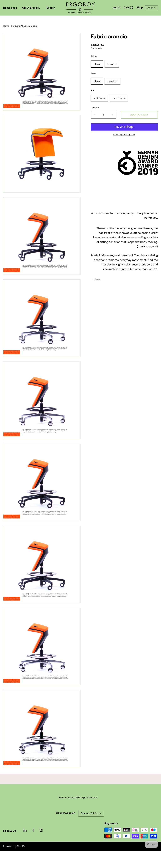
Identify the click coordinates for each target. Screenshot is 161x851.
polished (112, 81)
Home (6, 25)
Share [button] (97, 279)
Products (15, 25)
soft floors (99, 98)
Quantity (95, 107)
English (150, 7)
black (97, 64)
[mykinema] (80, 7)
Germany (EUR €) (89, 813)
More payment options (124, 134)
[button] (51, 8)
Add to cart (139, 114)
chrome (112, 64)
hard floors (119, 98)
